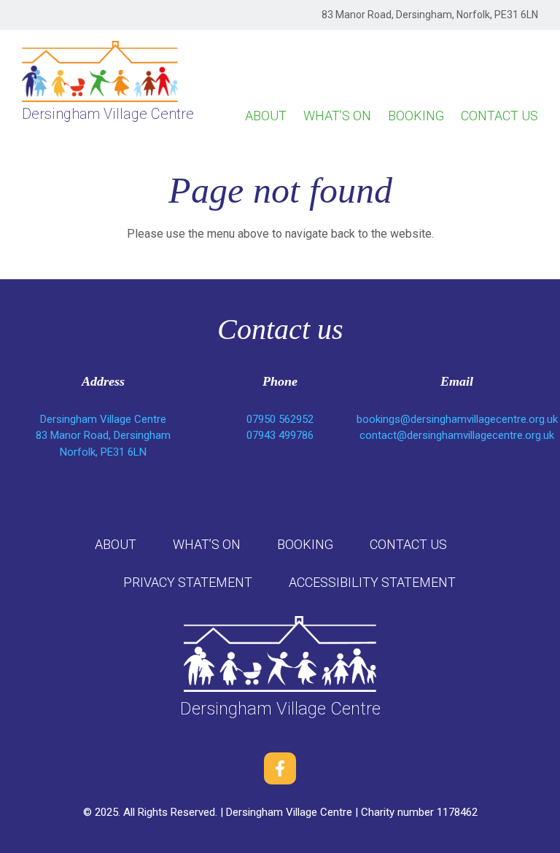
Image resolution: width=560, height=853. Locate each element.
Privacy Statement (187, 582)
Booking (416, 115)
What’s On (337, 115)
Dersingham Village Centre (108, 113)
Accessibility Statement (372, 582)
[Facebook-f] (280, 768)
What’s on (207, 544)
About (266, 115)
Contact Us (499, 115)
